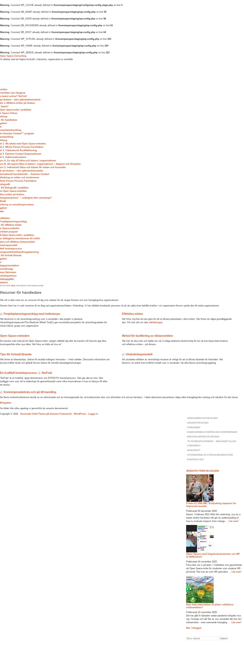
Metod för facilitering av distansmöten (147, 335)
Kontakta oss (195, 459)
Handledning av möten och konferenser (212, 432)
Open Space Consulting (13, 56)
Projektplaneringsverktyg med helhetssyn (32, 313)
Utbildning (193, 427)
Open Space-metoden (14, 335)
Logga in (93, 413)
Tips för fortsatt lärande (16, 354)
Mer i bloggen (193, 628)
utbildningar (155, 322)
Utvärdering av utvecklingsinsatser (210, 455)
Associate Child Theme (33, 413)
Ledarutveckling (197, 423)
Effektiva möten (132, 313)
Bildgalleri (5, 402)
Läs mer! (233, 521)
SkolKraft (193, 450)
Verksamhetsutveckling (202, 418)
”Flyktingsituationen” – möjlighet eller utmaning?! (211, 443)
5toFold (47, 372)
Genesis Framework (61, 413)
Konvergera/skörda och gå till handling (30, 392)
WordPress (80, 413)
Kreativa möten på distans (203, 436)
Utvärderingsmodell (139, 354)
